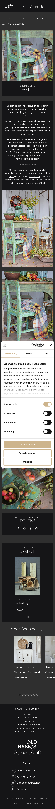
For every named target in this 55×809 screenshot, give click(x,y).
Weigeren (27, 462)
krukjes (46, 173)
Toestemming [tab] (10, 353)
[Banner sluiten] (51, 345)
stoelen (32, 173)
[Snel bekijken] (22, 590)
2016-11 (7, 24)
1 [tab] (28, 617)
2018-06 (51, 672)
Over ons (27, 714)
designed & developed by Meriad (27, 803)
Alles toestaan (27, 444)
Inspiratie (15, 19)
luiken (39, 173)
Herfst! (40, 19)
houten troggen (16, 183)
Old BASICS (11, 152)
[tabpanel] (27, 585)
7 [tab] (37, 695)
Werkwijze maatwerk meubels (27, 728)
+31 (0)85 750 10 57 (26, 776)
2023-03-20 (21, 672)
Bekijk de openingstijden (28, 783)
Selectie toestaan (27, 453)
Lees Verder (20, 677)
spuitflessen (41, 180)
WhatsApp (22, 789)
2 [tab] (22, 695)
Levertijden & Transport (27, 732)
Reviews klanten (27, 718)
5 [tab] (31, 695)
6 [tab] (34, 695)
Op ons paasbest (24, 667)
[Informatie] (38, 590)
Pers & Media (27, 721)
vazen (31, 180)
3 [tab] (25, 695)
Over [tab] (45, 353)
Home (4, 19)
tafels (11, 176)
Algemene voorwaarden (27, 725)
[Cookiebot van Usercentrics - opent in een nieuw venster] (32, 345)
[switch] (47, 413)
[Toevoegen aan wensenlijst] (30, 590)
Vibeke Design (29, 139)
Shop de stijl (28, 19)
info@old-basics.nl (26, 770)
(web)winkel (34, 176)
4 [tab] (28, 695)
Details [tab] (28, 353)
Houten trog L (22, 603)
